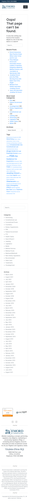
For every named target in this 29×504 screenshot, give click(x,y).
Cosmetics (8, 224)
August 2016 (9, 298)
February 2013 (9, 353)
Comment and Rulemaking (11, 143)
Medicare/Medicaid (11, 253)
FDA (11, 100)
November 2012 (10, 360)
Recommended (10, 258)
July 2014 (8, 320)
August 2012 (9, 367)
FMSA (20, 161)
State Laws (8, 260)
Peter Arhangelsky (12, 185)
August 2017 (9, 293)
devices (16, 149)
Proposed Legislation (15, 187)
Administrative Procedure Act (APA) (13, 137)
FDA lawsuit (16, 161)
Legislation (13, 119)
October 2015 (9, 303)
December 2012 (10, 358)
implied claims (12, 171)
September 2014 (10, 317)
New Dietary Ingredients (12, 255)
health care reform (15, 169)
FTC (11, 167)
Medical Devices (10, 248)
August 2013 (9, 339)
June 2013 (8, 343)
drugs (8, 151)
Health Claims (14, 121)
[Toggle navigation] (25, 6)
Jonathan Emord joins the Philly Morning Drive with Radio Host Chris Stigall (15, 78)
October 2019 (9, 289)
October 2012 (9, 362)
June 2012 (8, 370)
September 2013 (10, 336)
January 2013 (9, 355)
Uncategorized (14, 106)
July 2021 (8, 279)
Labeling (12, 115)
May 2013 (8, 346)
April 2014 (8, 324)
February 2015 (9, 310)
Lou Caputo (13, 175)
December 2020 (10, 286)
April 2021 (8, 282)
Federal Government (16, 102)
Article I (15, 139)
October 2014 (9, 315)
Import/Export (9, 239)
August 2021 (9, 277)
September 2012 (10, 365)
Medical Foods (9, 251)
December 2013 (10, 329)
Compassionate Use (16, 145)
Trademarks (9, 263)
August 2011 (9, 372)
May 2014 (8, 322)
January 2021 (9, 284)
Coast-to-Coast (16, 141)
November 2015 (10, 301)
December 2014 (10, 312)
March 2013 (9, 351)
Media (11, 123)
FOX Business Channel (16, 165)
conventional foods (10, 149)
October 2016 (9, 296)
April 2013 (8, 348)
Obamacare (11, 181)
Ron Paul (9, 189)
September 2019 (10, 291)
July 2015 (8, 305)
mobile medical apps (14, 177)
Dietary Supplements (16, 108)
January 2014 (9, 327)
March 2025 (9, 274)
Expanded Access (12, 153)
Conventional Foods (11, 222)
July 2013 (8, 341)
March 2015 (9, 308)
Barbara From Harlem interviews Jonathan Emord (15, 86)
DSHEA (13, 151)
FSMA (8, 167)
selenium (14, 189)
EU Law (18, 151)
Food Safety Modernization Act (12, 163)
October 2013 (9, 334)
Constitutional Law (15, 112)
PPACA (8, 187)
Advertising (13, 117)
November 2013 (10, 332)
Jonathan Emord (12, 173)
